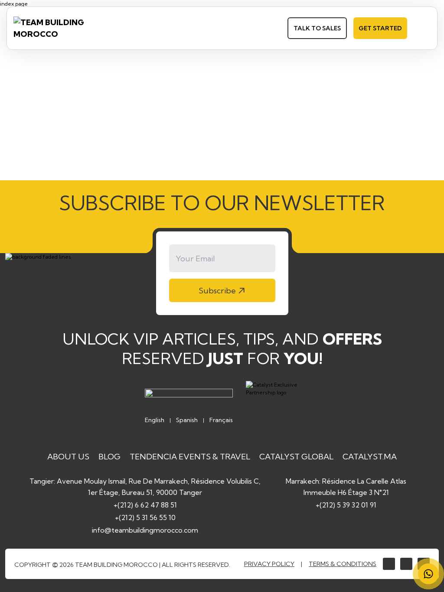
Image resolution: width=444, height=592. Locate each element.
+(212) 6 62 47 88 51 (145, 505)
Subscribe (217, 291)
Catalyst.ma (370, 457)
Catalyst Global (296, 457)
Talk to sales (317, 28)
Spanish (187, 420)
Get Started (380, 28)
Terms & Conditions (342, 564)
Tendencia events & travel (190, 457)
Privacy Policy (269, 564)
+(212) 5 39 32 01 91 (346, 505)
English (154, 420)
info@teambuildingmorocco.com (145, 530)
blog (109, 457)
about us (68, 457)
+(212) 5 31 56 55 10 (145, 517)
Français (221, 420)
